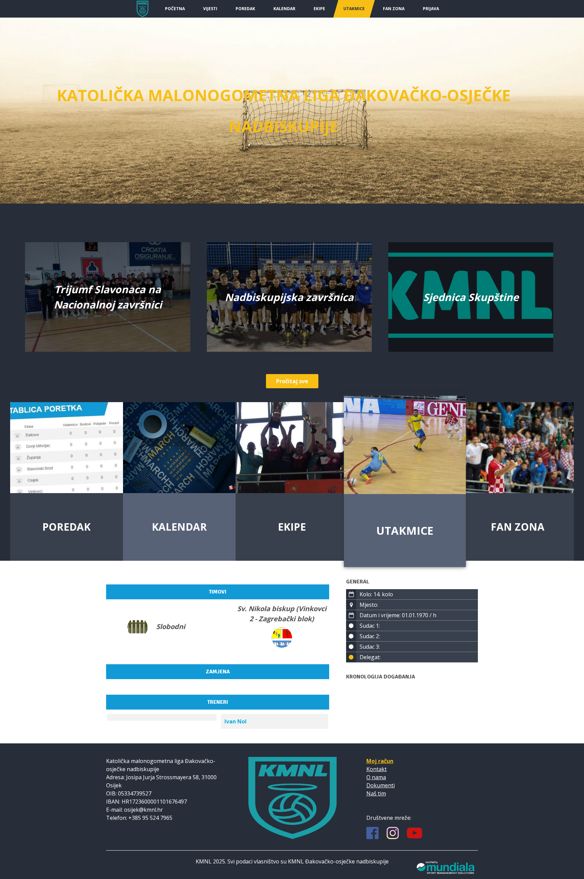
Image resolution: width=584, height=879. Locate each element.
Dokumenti (380, 785)
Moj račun (379, 761)
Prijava (431, 8)
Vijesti (210, 8)
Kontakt (376, 769)
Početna (175, 8)
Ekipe (319, 8)
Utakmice (354, 8)
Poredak (245, 8)
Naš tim (376, 793)
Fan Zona (394, 8)
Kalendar (284, 8)
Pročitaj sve (292, 381)
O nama (376, 777)
